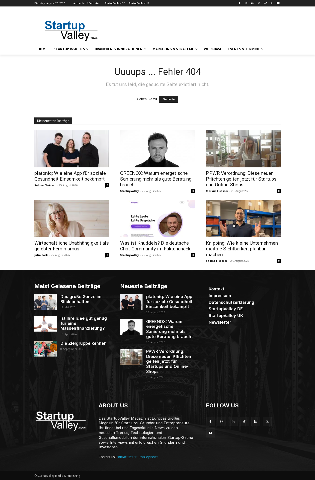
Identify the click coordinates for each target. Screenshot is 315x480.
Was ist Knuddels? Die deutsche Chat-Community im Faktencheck (155, 246)
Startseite (169, 99)
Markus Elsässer (217, 191)
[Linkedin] (252, 3)
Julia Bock (41, 255)
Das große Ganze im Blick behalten (80, 299)
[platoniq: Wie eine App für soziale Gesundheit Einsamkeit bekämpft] (71, 148)
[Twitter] (271, 3)
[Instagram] (246, 3)
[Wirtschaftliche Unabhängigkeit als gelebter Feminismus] (71, 218)
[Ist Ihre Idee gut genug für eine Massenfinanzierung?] (45, 324)
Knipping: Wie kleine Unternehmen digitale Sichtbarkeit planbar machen (242, 248)
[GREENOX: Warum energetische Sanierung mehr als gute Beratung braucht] (157, 148)
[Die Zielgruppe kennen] (45, 349)
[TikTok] (259, 3)
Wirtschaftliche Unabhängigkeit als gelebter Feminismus (71, 246)
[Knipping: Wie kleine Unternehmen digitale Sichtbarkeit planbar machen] (243, 218)
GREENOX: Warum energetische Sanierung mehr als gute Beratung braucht (155, 179)
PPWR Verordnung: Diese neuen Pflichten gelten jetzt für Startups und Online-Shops (241, 179)
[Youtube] (278, 3)
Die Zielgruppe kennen (83, 343)
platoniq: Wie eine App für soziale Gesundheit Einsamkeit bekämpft (70, 176)
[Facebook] (239, 3)
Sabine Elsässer (45, 185)
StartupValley (129, 191)
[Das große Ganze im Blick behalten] (45, 302)
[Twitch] (265, 3)
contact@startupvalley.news (137, 457)
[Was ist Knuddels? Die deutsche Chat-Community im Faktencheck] (157, 218)
